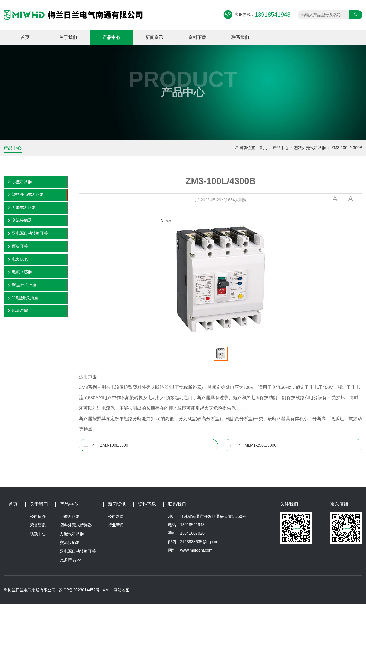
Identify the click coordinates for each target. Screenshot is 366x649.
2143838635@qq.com (199, 542)
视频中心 (38, 534)
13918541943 (192, 525)
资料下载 (197, 37)
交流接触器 (22, 220)
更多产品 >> (70, 560)
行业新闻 (116, 525)
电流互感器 (22, 272)
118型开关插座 (25, 298)
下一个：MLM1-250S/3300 (252, 445)
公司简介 (38, 516)
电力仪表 (20, 259)
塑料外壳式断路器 (310, 148)
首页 (25, 37)
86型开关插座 (24, 285)
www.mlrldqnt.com (196, 550)
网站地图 (121, 590)
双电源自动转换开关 (30, 233)
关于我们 (68, 37)
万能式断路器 (24, 207)
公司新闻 (116, 516)
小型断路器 (22, 182)
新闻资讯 (154, 37)
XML (107, 590)
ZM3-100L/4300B (346, 148)
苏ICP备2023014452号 (79, 590)
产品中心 (111, 37)
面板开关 (20, 246)
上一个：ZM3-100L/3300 (106, 445)
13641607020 (192, 533)
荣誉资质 (38, 525)
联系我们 (240, 37)
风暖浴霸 (20, 310)
